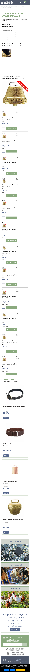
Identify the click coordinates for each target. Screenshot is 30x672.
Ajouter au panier (11, 128)
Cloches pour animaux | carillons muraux (16, 6)
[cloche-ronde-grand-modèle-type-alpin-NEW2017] (15, 94)
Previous (23, 380)
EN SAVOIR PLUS (15, 629)
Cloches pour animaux (6, 7)
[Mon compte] (20, 2)
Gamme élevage (4, 6)
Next (26, 380)
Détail (6, 417)
